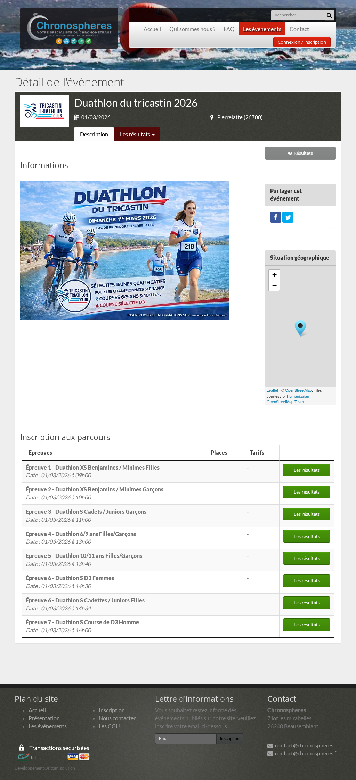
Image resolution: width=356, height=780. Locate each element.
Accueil (152, 28)
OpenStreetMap (298, 390)
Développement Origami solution (45, 768)
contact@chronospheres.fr (305, 745)
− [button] (274, 285)
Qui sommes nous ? (192, 28)
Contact (299, 28)
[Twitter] (287, 216)
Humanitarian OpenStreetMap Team (288, 399)
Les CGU (109, 726)
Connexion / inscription (302, 42)
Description (94, 134)
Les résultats (135, 134)
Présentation (44, 718)
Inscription (112, 710)
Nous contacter (117, 718)
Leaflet (272, 390)
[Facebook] (275, 216)
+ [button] (274, 274)
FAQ (229, 28)
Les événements (48, 726)
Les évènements (262, 28)
